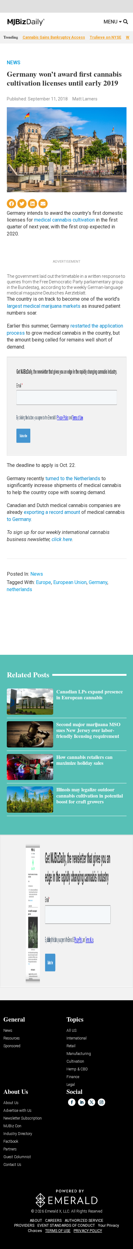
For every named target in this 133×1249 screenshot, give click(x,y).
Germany (98, 582)
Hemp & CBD (77, 1069)
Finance (72, 1077)
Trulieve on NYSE (105, 37)
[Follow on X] (91, 1102)
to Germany (19, 519)
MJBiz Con (12, 1126)
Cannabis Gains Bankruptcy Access (54, 37)
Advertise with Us (17, 1111)
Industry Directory (17, 1134)
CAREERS (53, 1220)
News (13, 63)
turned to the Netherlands (72, 478)
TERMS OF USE (58, 1231)
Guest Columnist (17, 1157)
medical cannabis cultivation (64, 220)
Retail (70, 1046)
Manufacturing (78, 1054)
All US (71, 1031)
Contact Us (12, 1165)
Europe (43, 582)
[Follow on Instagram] (101, 1102)
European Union (70, 582)
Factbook (10, 1142)
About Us (11, 1103)
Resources (11, 1038)
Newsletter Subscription (22, 1118)
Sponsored (11, 1046)
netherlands (19, 589)
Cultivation (75, 1062)
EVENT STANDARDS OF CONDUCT (66, 1225)
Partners (10, 1149)
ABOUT (36, 1220)
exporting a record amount (52, 512)
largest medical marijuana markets (43, 306)
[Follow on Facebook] (71, 1102)
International (76, 1038)
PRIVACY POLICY (88, 1231)
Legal (70, 1085)
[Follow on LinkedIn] (81, 1102)
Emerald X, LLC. (57, 1211)
